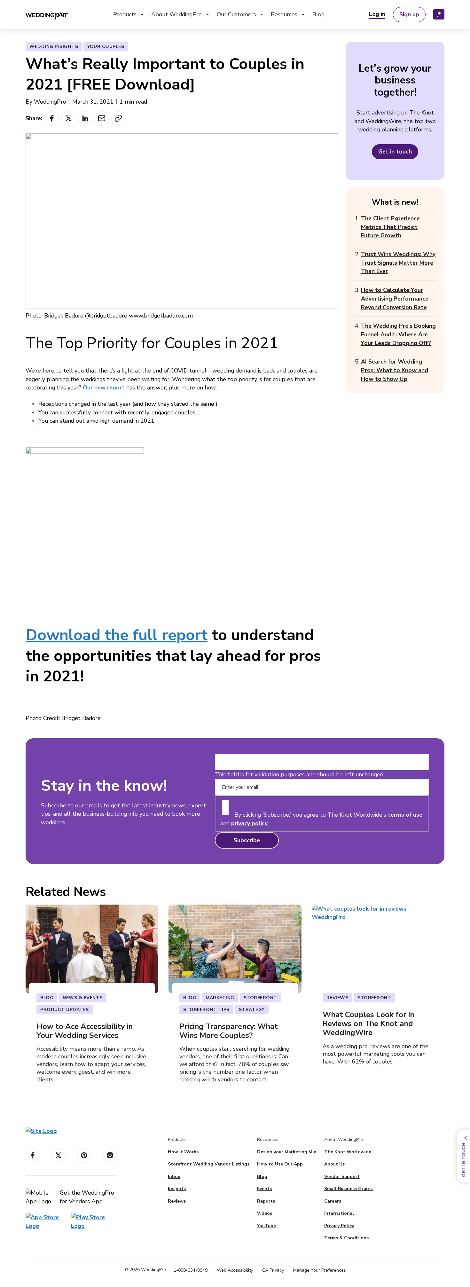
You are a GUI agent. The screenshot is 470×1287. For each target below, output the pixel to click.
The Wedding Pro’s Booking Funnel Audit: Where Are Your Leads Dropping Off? (398, 334)
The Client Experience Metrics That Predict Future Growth (390, 227)
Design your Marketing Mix (286, 1152)
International (339, 1213)
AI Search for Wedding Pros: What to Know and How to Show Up (394, 370)
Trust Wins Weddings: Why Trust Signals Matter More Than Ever (398, 262)
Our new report (104, 387)
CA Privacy (273, 1270)
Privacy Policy (339, 1226)
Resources (284, 14)
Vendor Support (295, 82)
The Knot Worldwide (347, 1152)
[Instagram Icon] (110, 1155)
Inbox (125, 60)
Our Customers (236, 14)
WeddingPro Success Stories (259, 49)
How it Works (183, 1152)
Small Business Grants (184, 49)
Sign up (409, 14)
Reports (286, 49)
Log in (377, 14)
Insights (128, 71)
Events (284, 71)
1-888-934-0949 (191, 1270)
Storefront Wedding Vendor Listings (208, 1164)
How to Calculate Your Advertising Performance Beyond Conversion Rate (394, 298)
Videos (284, 60)
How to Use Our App (280, 1164)
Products (125, 14)
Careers (332, 1201)
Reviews (128, 82)
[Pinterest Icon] (84, 1155)
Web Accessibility (235, 1270)
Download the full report (117, 635)
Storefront (131, 49)
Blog (318, 14)
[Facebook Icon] (33, 1155)
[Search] (438, 14)
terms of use (405, 815)
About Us (334, 1164)
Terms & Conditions (346, 1238)
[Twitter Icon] (58, 1155)
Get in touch (395, 151)
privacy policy (249, 823)
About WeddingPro (176, 14)
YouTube (266, 1226)
